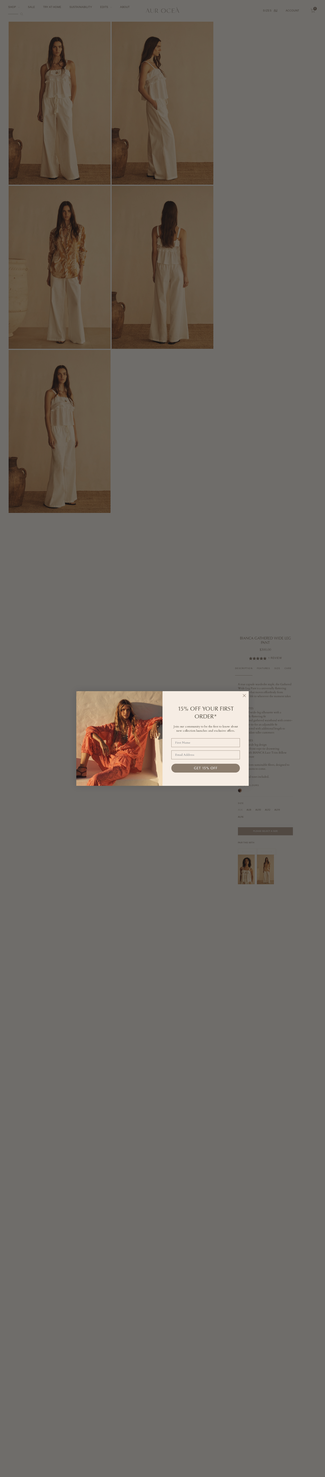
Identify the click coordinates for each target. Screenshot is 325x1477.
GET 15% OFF (206, 768)
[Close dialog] (244, 695)
